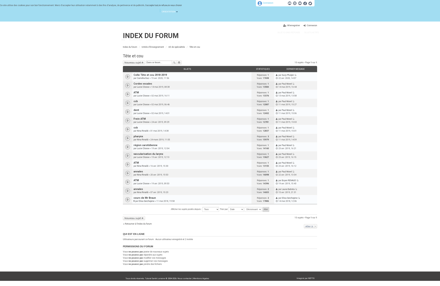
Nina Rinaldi (142, 131)
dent (136, 110)
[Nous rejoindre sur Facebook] (305, 3)
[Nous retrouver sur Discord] (289, 3)
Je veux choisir (174, 5)
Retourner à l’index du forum (138, 224)
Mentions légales (201, 278)
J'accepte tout (151, 5)
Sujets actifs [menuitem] (311, 32)
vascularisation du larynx (148, 154)
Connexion (268, 3)
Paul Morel (287, 84)
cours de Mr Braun (145, 197)
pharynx (138, 136)
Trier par (224, 209)
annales (138, 171)
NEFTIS (311, 278)
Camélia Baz (143, 78)
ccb (136, 101)
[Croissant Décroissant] (253, 209)
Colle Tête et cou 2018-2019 (150, 75)
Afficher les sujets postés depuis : (186, 209)
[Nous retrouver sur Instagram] (294, 3)
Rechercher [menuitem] (135, 40)
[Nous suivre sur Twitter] (310, 3)
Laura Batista (288, 189)
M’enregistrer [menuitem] (293, 25)
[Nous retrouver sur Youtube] (299, 3)
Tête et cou (133, 56)
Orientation (168, 12)
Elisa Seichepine (146, 201)
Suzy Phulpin (288, 75)
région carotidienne (145, 145)
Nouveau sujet (132, 62)
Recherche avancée (179, 62)
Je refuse (162, 5)
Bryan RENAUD (289, 180)
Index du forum (151, 36)
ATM (136, 92)
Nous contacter (185, 278)
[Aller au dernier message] (295, 75)
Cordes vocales (143, 83)
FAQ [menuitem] (123, 40)
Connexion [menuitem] (312, 25)
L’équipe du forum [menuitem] (156, 40)
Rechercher (174, 62)
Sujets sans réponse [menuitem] (288, 32)
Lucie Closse (143, 87)
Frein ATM (140, 118)
